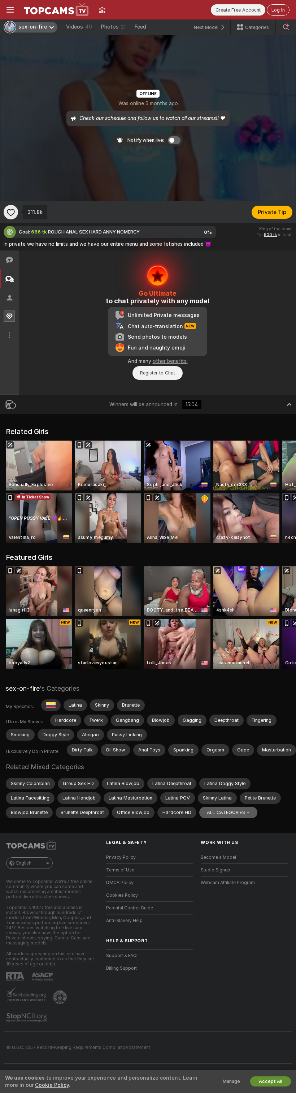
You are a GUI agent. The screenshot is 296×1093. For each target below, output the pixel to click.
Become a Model (218, 857)
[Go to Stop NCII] (27, 1017)
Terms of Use (120, 870)
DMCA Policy (120, 882)
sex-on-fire (23, 688)
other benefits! (170, 361)
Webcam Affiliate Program (228, 882)
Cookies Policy (122, 895)
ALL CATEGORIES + (228, 812)
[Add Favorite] (11, 212)
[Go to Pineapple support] (60, 997)
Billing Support (121, 968)
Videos (79, 26)
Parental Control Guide (129, 907)
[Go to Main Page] (56, 10)
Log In (278, 10)
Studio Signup (215, 870)
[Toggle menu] (10, 10)
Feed (140, 26)
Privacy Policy (121, 857)
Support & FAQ (121, 955)
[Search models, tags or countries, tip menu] (286, 27)
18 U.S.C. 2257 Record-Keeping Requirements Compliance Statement (78, 1047)
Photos (113, 26)
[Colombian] (51, 705)
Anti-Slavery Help (124, 920)
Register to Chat (157, 373)
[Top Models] (102, 10)
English (23, 863)
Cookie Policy (52, 1085)
